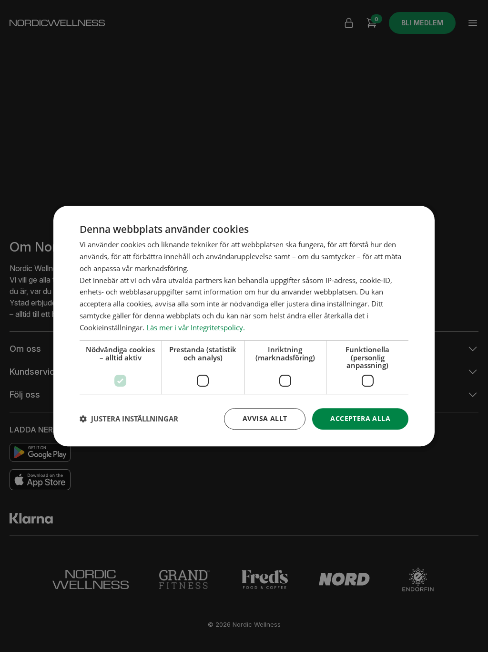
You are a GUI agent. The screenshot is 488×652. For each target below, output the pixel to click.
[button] (129, 418)
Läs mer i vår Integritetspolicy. (195, 327)
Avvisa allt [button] (265, 418)
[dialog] (244, 326)
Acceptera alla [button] (360, 418)
